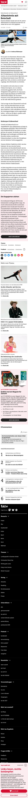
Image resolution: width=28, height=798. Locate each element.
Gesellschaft (4, 528)
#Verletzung (18, 245)
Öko (2, 524)
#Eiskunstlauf (4, 245)
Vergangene (4, 697)
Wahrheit (3, 545)
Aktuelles (3, 582)
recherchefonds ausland (7, 617)
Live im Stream (5, 693)
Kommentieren (10, 249)
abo (2, 607)
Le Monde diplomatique (7, 719)
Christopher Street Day (7, 560)
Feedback (3, 755)
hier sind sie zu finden (7, 442)
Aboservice (4, 759)
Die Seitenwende (5, 589)
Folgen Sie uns (4, 510)
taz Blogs (3, 712)
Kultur (2, 531)
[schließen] (25, 765)
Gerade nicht (20, 765)
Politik (2, 520)
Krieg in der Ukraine (6, 567)
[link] (9, 6)
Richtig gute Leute (6, 563)
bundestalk (4, 636)
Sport (2, 535)
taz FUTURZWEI (5, 715)
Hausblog (3, 585)
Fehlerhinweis (19, 249)
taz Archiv (3, 722)
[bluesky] (13, 510)
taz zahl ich (4, 614)
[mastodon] (10, 510)
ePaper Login (4, 762)
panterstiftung (5, 621)
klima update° (4, 643)
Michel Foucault (5, 571)
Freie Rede (4, 650)
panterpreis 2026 (5, 625)
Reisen (2, 733)
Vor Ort (3, 690)
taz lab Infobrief (5, 675)
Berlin (2, 538)
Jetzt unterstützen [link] (14, 236)
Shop (2, 741)
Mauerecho (4, 646)
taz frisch (3, 668)
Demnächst (4, 686)
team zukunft (4, 664)
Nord (2, 542)
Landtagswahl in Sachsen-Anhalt (9, 556)
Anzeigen (3, 744)
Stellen (3, 592)
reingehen (3, 653)
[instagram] (16, 510)
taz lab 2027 (4, 700)
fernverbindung (5, 639)
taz (4, 506)
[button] (26, 2)
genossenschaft (5, 610)
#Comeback (11, 245)
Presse (3, 596)
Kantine (3, 737)
